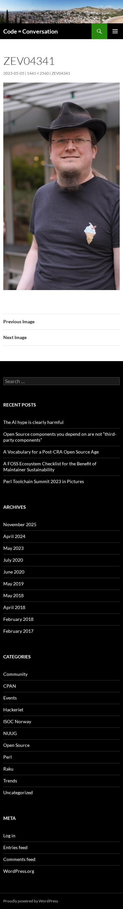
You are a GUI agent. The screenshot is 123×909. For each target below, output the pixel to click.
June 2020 (13, 572)
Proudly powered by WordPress (30, 900)
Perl (7, 757)
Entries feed (15, 847)
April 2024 (14, 536)
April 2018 (14, 607)
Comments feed (19, 859)
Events (10, 697)
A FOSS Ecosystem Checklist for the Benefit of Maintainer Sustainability (49, 466)
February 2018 (18, 619)
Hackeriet (13, 709)
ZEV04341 (60, 73)
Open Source (16, 745)
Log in (9, 835)
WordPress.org (18, 871)
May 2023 (13, 548)
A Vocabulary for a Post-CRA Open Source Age (51, 451)
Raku (8, 769)
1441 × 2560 (38, 73)
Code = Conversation (30, 31)
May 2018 (13, 595)
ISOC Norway (17, 721)
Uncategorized (18, 792)
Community (15, 674)
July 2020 (13, 560)
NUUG (10, 733)
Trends (10, 780)
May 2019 (13, 583)
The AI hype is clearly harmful (33, 422)
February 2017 (18, 631)
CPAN (9, 686)
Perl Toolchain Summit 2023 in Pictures (43, 481)
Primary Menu (115, 31)
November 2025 (19, 524)
